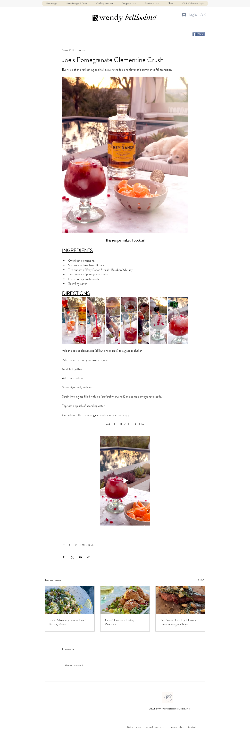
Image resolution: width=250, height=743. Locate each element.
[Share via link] (88, 557)
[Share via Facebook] (63, 557)
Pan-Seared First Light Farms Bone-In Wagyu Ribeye (178, 622)
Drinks (91, 545)
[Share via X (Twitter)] (72, 557)
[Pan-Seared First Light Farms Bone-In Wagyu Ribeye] (180, 600)
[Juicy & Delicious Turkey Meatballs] (125, 600)
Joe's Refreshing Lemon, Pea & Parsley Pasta (68, 622)
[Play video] (125, 481)
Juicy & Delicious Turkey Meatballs (119, 622)
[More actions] (186, 50)
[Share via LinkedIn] (80, 557)
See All (201, 579)
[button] (170, 3)
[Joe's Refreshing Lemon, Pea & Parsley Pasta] (69, 600)
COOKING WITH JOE (74, 545)
